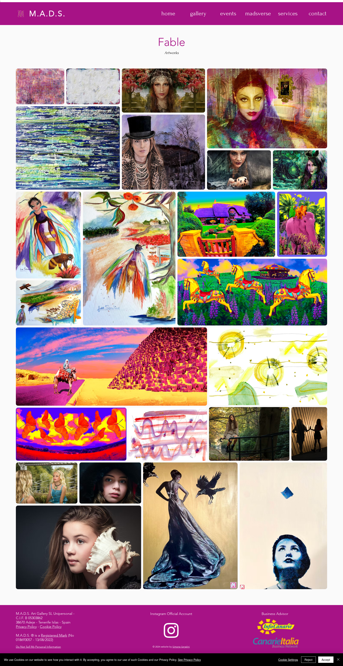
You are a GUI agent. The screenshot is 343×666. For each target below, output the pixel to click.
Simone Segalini (181, 646)
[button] (198, 13)
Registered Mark (54, 635)
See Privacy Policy (189, 660)
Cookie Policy (51, 626)
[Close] (338, 659)
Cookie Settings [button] (288, 660)
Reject (308, 660)
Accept (326, 660)
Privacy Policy (26, 626)
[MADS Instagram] (171, 630)
